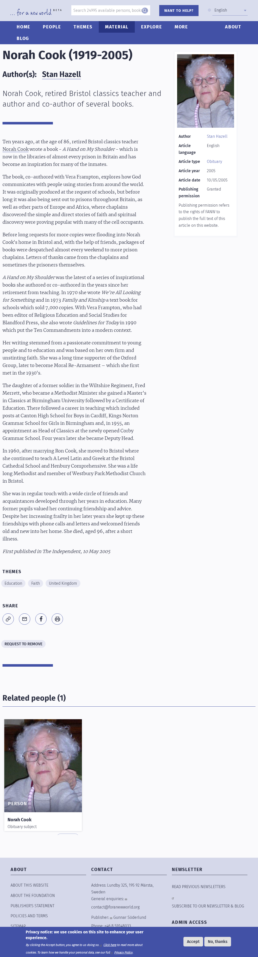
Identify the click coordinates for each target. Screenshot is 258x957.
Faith (35, 583)
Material (116, 27)
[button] (8, 619)
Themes (83, 27)
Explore (151, 27)
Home (23, 27)
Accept (193, 941)
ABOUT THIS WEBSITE (29, 885)
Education (13, 583)
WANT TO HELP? (179, 11)
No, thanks (218, 941)
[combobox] (230, 10)
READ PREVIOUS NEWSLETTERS (198, 886)
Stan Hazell (61, 74)
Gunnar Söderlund (129, 917)
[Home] (35, 12)
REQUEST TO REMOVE (23, 644)
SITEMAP (18, 926)
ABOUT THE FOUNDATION (33, 895)
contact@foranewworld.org (115, 907)
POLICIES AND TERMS (29, 916)
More (181, 27)
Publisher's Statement (32, 905)
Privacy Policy (123, 952)
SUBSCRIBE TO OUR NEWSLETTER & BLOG (208, 906)
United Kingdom (63, 583)
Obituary (214, 161)
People (52, 27)
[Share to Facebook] (41, 619)
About (233, 27)
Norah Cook (15, 149)
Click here (109, 945)
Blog (23, 38)
